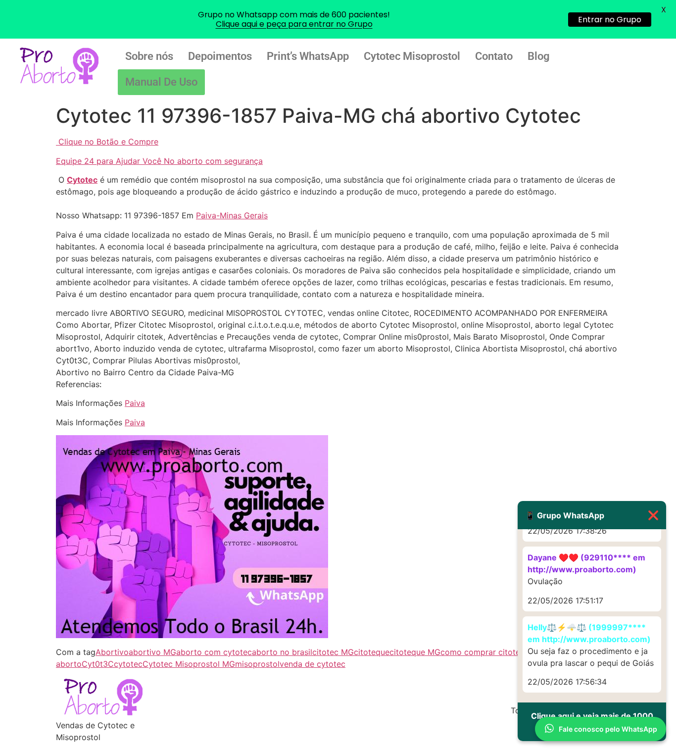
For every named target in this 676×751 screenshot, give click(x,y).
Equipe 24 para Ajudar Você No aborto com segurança (159, 161)
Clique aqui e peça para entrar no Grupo (294, 24)
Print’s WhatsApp (308, 56)
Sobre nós (149, 56)
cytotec (128, 664)
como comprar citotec (482, 652)
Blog (539, 56)
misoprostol (257, 664)
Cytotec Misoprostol (412, 56)
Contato (494, 56)
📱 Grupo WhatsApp (592, 515)
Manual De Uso (161, 82)
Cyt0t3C (98, 664)
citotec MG (333, 652)
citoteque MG (414, 652)
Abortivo (112, 652)
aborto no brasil (282, 652)
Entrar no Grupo (609, 19)
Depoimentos (220, 56)
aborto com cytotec (214, 652)
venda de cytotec (312, 664)
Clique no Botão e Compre (108, 142)
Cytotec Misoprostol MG (189, 664)
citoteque (371, 652)
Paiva (135, 403)
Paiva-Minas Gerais (232, 215)
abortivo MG (152, 652)
